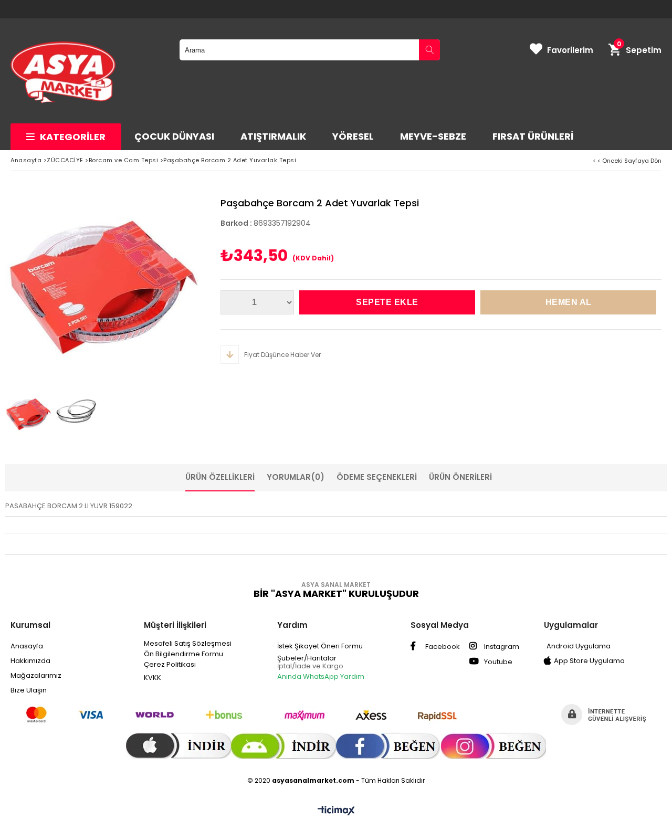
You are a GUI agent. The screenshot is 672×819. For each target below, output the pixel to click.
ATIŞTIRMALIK (273, 136)
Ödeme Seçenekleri (377, 476)
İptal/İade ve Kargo (310, 666)
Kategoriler (73, 136)
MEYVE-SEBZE (433, 136)
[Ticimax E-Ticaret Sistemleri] (336, 811)
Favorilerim (570, 50)
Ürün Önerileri (460, 476)
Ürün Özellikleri (220, 476)
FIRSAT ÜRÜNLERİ (532, 136)
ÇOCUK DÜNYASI (174, 136)
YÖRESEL (353, 136)
